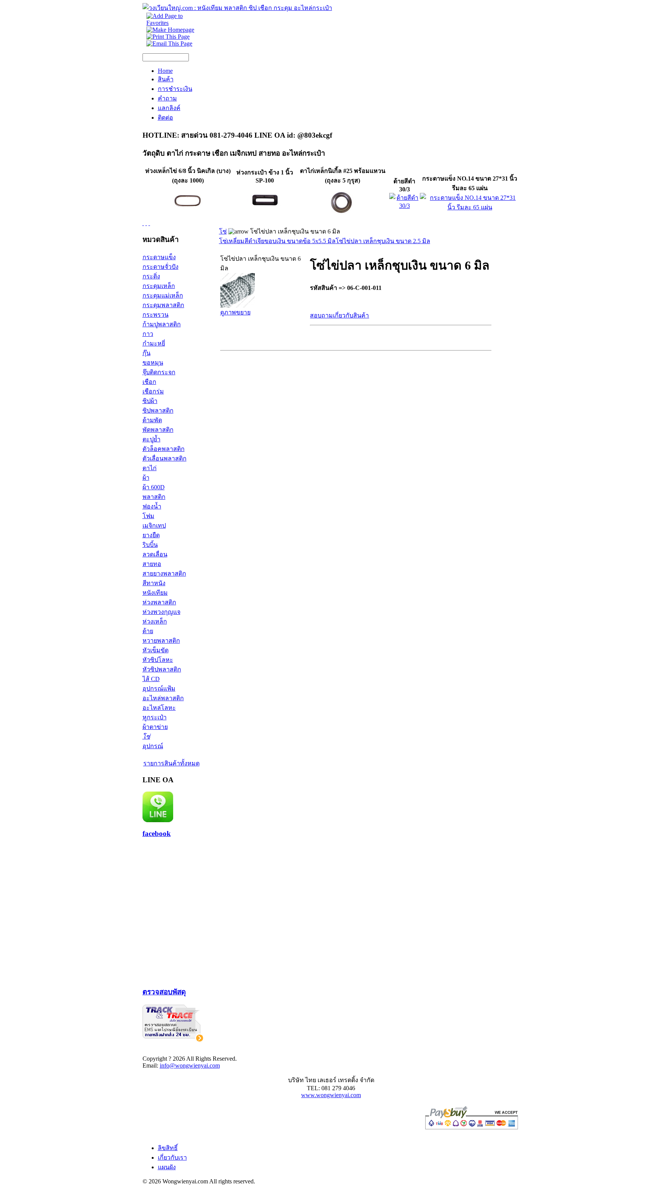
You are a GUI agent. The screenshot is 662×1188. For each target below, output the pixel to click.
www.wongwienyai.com (331, 1095)
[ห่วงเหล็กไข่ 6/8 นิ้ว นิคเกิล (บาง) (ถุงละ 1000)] (187, 217)
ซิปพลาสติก (158, 410)
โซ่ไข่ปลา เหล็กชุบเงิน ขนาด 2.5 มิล (383, 241)
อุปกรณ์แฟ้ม (159, 688)
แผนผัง (167, 1167)
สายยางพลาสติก (164, 573)
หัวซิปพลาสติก (162, 669)
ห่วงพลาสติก (159, 602)
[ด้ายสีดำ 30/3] (404, 205)
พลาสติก (154, 497)
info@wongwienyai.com (190, 1065)
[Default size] (146, 223)
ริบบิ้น (150, 544)
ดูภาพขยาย (235, 312)
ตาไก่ (150, 468)
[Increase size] (143, 223)
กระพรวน (156, 314)
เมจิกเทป (154, 525)
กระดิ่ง (151, 276)
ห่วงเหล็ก (155, 621)
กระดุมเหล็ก (159, 286)
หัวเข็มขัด (156, 650)
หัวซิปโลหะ (158, 660)
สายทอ (152, 564)
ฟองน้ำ (152, 506)
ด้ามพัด (152, 420)
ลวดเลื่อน (155, 554)
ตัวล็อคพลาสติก (164, 449)
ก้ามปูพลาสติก (162, 324)
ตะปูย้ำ (152, 439)
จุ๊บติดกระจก (159, 372)
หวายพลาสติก (161, 640)
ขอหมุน (153, 362)
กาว (148, 334)
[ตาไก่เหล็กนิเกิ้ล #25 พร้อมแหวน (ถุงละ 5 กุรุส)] (342, 217)
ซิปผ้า (150, 401)
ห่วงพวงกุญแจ (161, 612)
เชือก (149, 381)
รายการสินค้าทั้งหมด (171, 763)
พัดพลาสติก (158, 429)
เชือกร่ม (153, 391)
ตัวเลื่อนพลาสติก (165, 458)
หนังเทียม (155, 592)
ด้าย (148, 631)
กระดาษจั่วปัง (161, 266)
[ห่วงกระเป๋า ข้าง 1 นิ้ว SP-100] (264, 216)
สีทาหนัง (154, 583)
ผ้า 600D (154, 487)
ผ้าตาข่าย (155, 727)
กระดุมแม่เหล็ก (163, 295)
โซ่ (146, 736)
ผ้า (146, 477)
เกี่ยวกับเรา (172, 1157)
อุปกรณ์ (153, 746)
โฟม (148, 516)
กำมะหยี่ (154, 343)
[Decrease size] (149, 223)
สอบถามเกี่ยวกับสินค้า (339, 315)
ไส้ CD (151, 679)
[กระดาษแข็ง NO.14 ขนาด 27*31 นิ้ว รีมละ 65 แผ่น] (470, 207)
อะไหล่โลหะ (159, 707)
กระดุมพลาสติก (163, 305)
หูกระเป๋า (155, 717)
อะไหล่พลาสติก (163, 698)
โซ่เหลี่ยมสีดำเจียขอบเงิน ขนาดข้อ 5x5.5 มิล (277, 241)
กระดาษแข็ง (159, 257)
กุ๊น (147, 353)
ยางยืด (151, 535)
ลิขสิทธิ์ (168, 1148)
